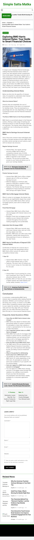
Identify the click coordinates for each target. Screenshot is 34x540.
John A (14, 487)
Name (6, 440)
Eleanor (6, 45)
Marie (13, 519)
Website (6, 454)
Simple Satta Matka (17, 4)
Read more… (24, 282)
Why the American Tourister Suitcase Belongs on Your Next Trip (20, 483)
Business (5, 33)
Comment (7, 420)
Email (6, 447)
